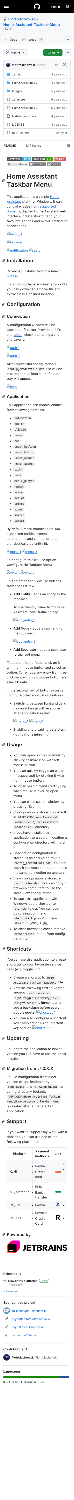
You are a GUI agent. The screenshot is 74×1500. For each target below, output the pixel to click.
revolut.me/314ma (24, 1335)
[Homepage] (37, 6)
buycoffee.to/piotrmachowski (31, 1319)
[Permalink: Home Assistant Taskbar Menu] (4, 180)
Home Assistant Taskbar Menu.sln (34, 107)
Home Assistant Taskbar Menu (32, 82)
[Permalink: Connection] (4, 316)
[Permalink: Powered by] (4, 1234)
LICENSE (18, 124)
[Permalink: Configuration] (4, 304)
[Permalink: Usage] (4, 744)
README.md (20, 133)
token (18, 334)
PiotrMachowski (22, 19)
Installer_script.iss (24, 116)
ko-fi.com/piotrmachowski (29, 1310)
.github (17, 74)
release (12, 276)
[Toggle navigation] (6, 6)
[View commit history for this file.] (64, 64)
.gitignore (18, 99)
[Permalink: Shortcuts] (4, 949)
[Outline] (68, 145)
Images (17, 91)
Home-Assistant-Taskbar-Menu (31, 24)
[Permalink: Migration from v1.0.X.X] (4, 1068)
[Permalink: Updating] (4, 1038)
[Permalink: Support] (4, 1121)
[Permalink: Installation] (4, 260)
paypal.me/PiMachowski (28, 1327)
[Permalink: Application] (4, 396)
